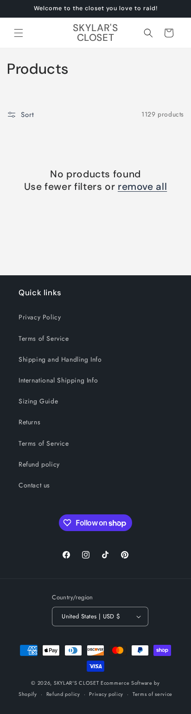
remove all (142, 187)
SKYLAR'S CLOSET (76, 683)
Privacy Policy (40, 317)
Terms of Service (44, 338)
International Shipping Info (58, 380)
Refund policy (39, 464)
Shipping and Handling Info (60, 359)
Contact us (34, 485)
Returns (29, 422)
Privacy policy (106, 694)
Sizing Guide (38, 401)
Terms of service (152, 694)
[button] (18, 33)
